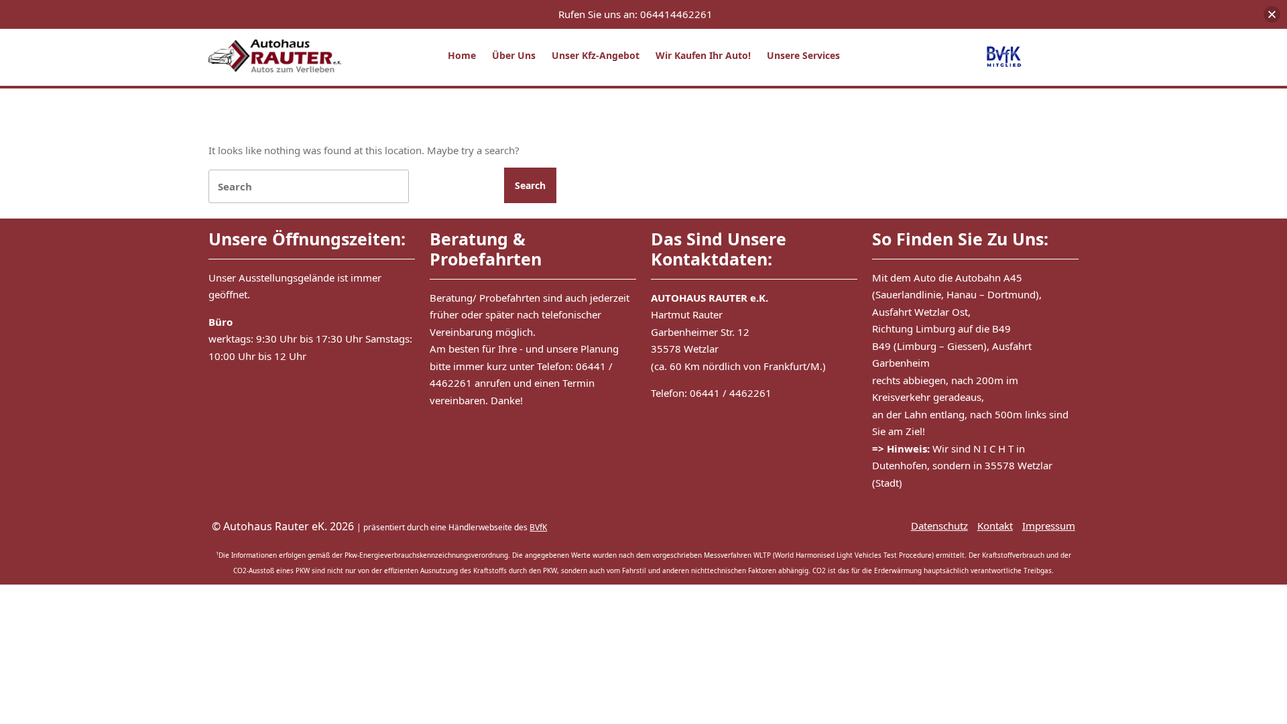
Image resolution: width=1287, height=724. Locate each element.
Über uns (514, 55)
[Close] (1272, 14)
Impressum (1048, 525)
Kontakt (995, 525)
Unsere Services (803, 55)
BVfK (538, 527)
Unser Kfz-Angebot (595, 55)
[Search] (308, 187)
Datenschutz (939, 525)
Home (462, 55)
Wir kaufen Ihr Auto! (703, 55)
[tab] (530, 185)
